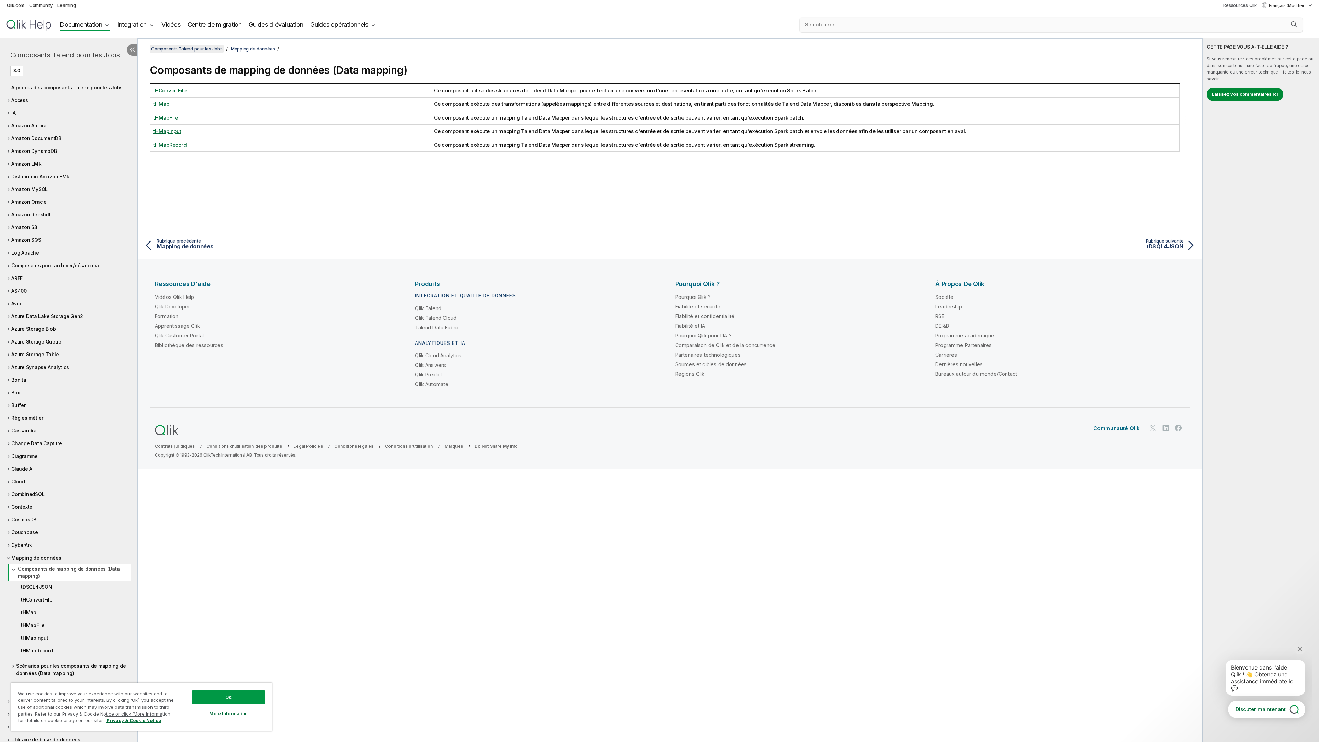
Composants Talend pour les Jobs (65, 55)
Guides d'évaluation (276, 24)
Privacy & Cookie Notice (133, 720)
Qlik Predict (428, 375)
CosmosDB (23, 519)
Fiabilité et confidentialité (704, 316)
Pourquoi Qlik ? (693, 297)
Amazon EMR (26, 164)
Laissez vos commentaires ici (1245, 94)
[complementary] (1261, 390)
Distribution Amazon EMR (40, 176)
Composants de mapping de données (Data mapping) (69, 572)
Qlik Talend (428, 308)
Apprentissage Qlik (177, 326)
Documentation (81, 24)
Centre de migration (215, 24)
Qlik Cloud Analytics (438, 355)
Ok (228, 697)
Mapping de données (36, 558)
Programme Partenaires (963, 345)
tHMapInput (34, 638)
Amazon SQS (26, 240)
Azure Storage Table (35, 354)
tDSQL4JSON (36, 587)
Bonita (18, 380)
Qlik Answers (430, 365)
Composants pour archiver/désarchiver (56, 265)
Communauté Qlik (1116, 428)
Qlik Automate (431, 384)
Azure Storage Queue (36, 342)
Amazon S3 (24, 227)
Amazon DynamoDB (34, 151)
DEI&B (942, 326)
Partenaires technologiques (708, 355)
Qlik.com (15, 5)
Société (944, 297)
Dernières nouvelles (959, 364)
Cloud (18, 481)
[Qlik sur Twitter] (1153, 428)
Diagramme (24, 456)
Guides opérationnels (339, 24)
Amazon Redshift (30, 214)
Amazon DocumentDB (36, 138)
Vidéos (171, 24)
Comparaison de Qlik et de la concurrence (725, 345)
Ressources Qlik (1239, 5)
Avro (16, 303)
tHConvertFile (37, 600)
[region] (141, 707)
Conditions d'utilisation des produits (244, 446)
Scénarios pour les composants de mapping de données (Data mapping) (71, 669)
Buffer (18, 405)
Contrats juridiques (175, 446)
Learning (66, 5)
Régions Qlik (690, 374)
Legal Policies (308, 446)
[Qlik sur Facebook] (1178, 428)
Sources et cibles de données (711, 364)
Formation (166, 316)
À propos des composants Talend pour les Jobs (67, 87)
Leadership (948, 307)
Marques (453, 446)
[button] (1294, 24)
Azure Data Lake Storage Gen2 (47, 316)
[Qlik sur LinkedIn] (1166, 428)
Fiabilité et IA (690, 326)
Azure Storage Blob (33, 329)
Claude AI (22, 469)
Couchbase (24, 532)
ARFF (17, 278)
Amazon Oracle (29, 202)
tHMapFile (33, 625)
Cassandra (24, 431)
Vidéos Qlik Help (174, 297)
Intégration (132, 24)
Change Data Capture (36, 443)
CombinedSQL (27, 494)
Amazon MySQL (29, 189)
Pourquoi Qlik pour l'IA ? (703, 335)
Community (41, 5)
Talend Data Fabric (437, 327)
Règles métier (27, 418)
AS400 (19, 291)
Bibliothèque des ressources (189, 345)
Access (19, 100)
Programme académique (964, 335)
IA (13, 113)
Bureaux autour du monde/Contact (976, 374)
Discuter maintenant (1261, 709)
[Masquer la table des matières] (132, 50)
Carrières (946, 355)
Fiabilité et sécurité (697, 307)
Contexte (21, 507)
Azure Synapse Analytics (40, 367)
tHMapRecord (37, 650)
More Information (228, 713)
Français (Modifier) (1288, 5)
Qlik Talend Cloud (435, 318)
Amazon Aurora (29, 125)
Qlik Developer (172, 307)
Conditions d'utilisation (409, 446)
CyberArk (21, 545)
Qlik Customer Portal (179, 335)
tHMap (28, 612)
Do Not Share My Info (496, 446)
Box (15, 392)
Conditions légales (353, 446)
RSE (939, 316)
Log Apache (25, 253)
